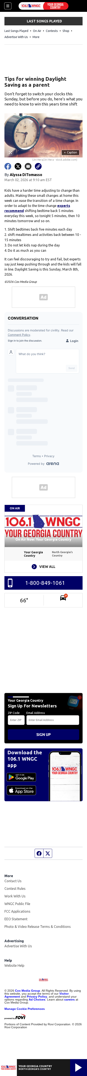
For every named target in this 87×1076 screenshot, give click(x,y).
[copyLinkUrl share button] (38, 166)
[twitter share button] (18, 166)
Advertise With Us (16, 37)
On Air (37, 31)
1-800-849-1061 (45, 583)
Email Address (35, 713)
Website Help (14, 965)
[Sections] (7, 6)
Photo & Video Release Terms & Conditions (37, 926)
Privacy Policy (37, 996)
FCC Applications (17, 911)
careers (69, 999)
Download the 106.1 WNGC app (24, 759)
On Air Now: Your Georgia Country (43, 539)
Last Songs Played (16, 31)
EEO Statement (15, 919)
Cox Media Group (27, 990)
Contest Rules (15, 888)
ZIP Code (14, 713)
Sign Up (43, 734)
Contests (52, 31)
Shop (66, 31)
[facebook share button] (7, 166)
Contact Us (13, 881)
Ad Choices (37, 999)
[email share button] (28, 166)
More (36, 37)
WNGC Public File (17, 904)
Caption (70, 152)
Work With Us (15, 896)
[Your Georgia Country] (43, 6)
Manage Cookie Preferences (24, 1008)
